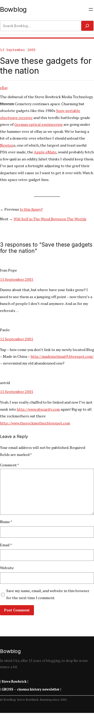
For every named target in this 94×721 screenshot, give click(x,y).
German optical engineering (38, 124)
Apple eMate (45, 151)
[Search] (87, 26)
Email (6, 544)
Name (6, 521)
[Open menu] (91, 9)
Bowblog (13, 9)
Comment (9, 464)
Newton (7, 145)
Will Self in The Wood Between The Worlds (50, 218)
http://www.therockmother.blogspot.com (35, 423)
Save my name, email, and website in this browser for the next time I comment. (47, 594)
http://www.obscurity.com (38, 409)
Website (7, 567)
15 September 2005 (16, 279)
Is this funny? (31, 209)
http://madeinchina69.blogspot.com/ (62, 356)
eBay (4, 87)
